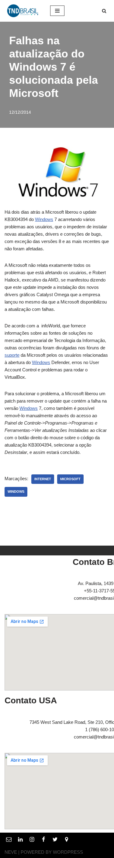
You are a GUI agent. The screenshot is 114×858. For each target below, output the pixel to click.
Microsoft (70, 479)
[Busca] (104, 11)
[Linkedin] (20, 839)
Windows (44, 219)
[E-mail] (9, 839)
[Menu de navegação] (57, 11)
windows (16, 491)
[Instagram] (32, 839)
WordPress (68, 851)
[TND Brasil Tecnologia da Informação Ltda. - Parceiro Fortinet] (23, 10)
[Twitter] (55, 839)
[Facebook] (43, 839)
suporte (12, 355)
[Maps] (66, 839)
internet (42, 479)
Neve (11, 851)
